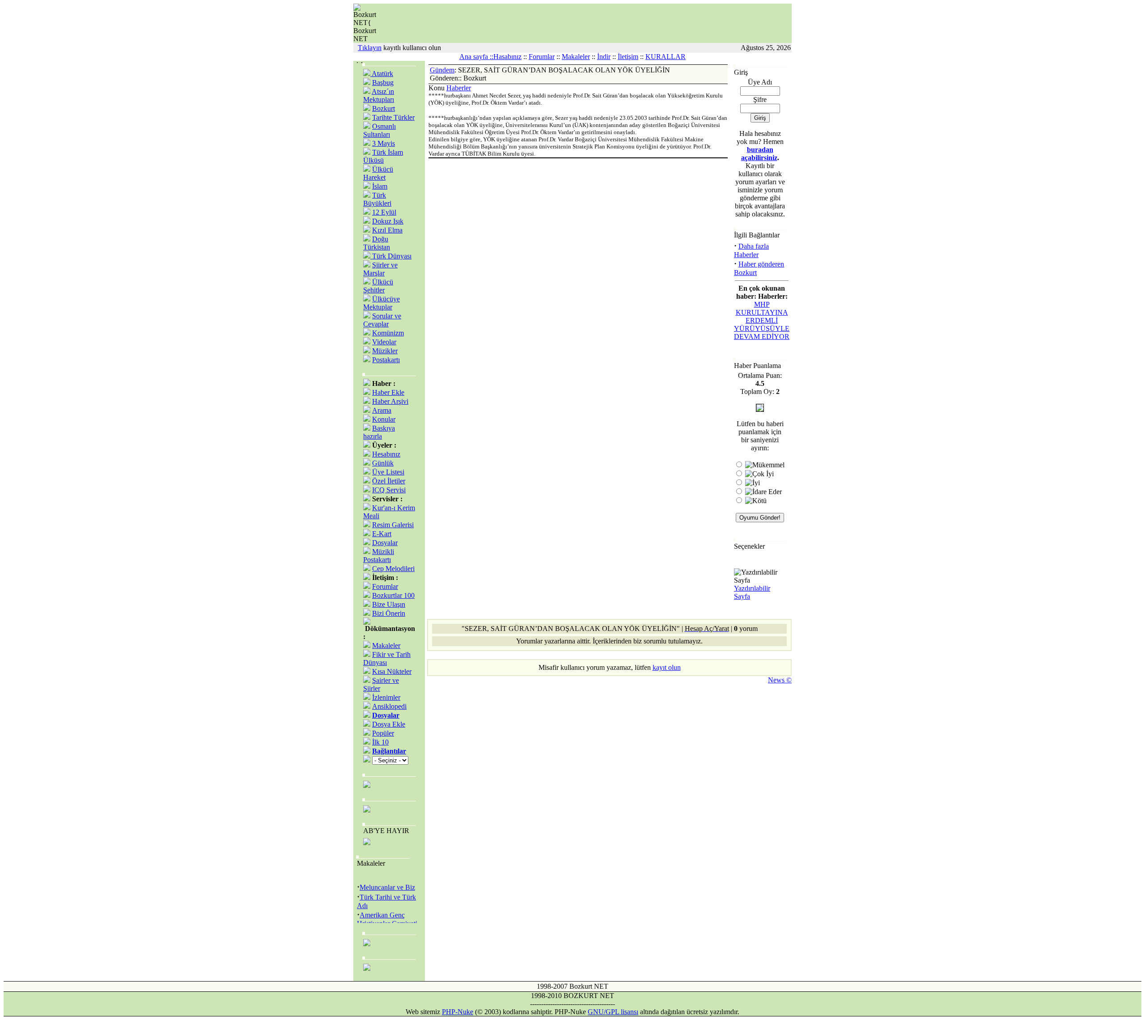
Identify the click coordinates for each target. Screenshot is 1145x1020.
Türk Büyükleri (377, 199)
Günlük (383, 463)
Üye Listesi (388, 472)
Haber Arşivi (390, 401)
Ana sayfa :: (476, 56)
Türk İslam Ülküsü (383, 156)
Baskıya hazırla (379, 432)
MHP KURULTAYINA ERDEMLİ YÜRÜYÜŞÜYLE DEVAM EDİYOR (761, 320)
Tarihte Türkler (393, 117)
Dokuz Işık (387, 221)
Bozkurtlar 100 (393, 595)
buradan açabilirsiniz (759, 153)
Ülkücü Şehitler (378, 286)
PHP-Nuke (457, 1012)
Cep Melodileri (393, 568)
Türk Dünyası (390, 256)
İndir (604, 56)
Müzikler (385, 351)
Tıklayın (370, 47)
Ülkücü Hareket (378, 173)
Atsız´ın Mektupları (378, 95)
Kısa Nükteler (391, 671)
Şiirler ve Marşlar (380, 269)
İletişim (628, 56)
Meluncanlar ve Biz (387, 883)
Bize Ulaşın (388, 604)
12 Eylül (384, 212)
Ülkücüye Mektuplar (381, 303)
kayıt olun (667, 667)
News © (780, 680)
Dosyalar (385, 542)
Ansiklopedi (389, 706)
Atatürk (381, 73)
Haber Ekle (388, 392)
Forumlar (542, 56)
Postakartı (386, 360)
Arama (381, 410)
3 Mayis (383, 143)
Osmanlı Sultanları (379, 130)
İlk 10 (380, 742)
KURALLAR (665, 56)
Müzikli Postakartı (378, 555)
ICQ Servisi (389, 490)
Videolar (384, 342)
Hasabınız (507, 56)
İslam (379, 186)
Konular (383, 419)
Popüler (383, 733)
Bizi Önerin (388, 613)
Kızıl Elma (387, 230)
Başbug (383, 82)
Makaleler (576, 56)
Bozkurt (383, 108)
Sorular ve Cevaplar (382, 320)
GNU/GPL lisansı (613, 1012)
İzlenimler (386, 697)
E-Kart (381, 534)
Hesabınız (386, 454)
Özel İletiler (388, 481)
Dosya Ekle (388, 724)
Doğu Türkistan (376, 243)
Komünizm (388, 333)
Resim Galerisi (393, 525)
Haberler (458, 88)
